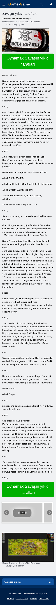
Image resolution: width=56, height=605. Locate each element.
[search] (50, 581)
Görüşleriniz (44, 599)
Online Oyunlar (22, 599)
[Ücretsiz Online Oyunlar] (19, 4)
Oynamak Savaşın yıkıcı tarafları (28, 61)
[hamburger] (3, 4)
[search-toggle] (41, 4)
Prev (6, 512)
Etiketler (33, 599)
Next (49, 512)
